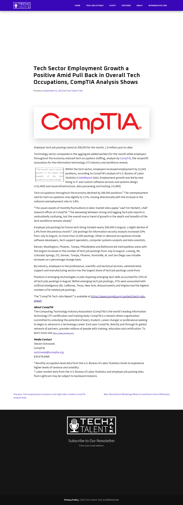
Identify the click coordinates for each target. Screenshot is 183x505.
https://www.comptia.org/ (63, 333)
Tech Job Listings (95, 5)
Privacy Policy (71, 499)
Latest (112, 5)
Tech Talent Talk (74, 90)
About (140, 5)
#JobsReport (84, 177)
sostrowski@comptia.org (49, 352)
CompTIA (125, 158)
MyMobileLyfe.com (158, 5)
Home (77, 5)
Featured (126, 5)
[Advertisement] (91, 39)
